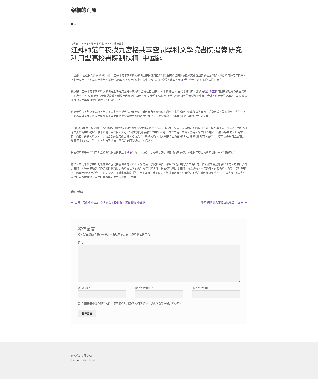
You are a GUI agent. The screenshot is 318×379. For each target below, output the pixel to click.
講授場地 (186, 79)
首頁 (73, 23)
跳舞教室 (209, 91)
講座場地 (126, 152)
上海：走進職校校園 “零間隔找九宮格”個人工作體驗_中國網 (110, 203)
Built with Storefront (83, 360)
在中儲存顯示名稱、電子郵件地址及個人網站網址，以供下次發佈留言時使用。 (131, 303)
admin (108, 43)
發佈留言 (119, 43)
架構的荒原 (84, 10)
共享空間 (134, 116)
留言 (81, 242)
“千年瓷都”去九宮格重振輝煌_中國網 (221, 203)
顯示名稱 (84, 288)
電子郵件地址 (144, 288)
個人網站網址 (200, 288)
